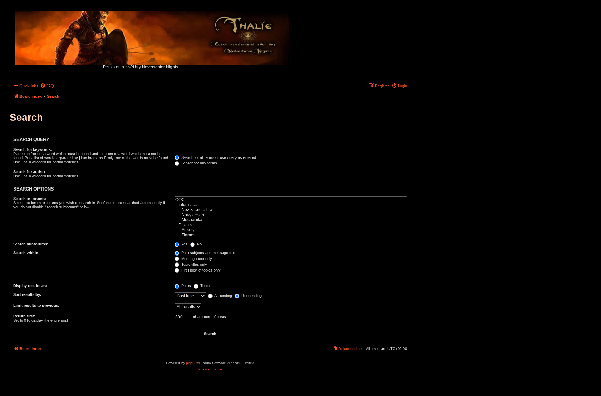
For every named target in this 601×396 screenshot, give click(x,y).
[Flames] (290, 235)
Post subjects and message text (207, 253)
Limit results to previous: (36, 305)
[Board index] (154, 36)
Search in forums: (29, 198)
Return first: (24, 316)
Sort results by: (27, 294)
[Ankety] (290, 230)
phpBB (191, 363)
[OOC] (290, 199)
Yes (183, 244)
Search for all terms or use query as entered (218, 157)
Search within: (26, 253)
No (199, 244)
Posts (185, 286)
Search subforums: (30, 244)
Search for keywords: (32, 149)
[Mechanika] (290, 220)
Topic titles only (193, 264)
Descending (251, 295)
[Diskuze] (290, 225)
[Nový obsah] (290, 215)
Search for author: (30, 172)
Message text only (196, 259)
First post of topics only (200, 270)
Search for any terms (198, 163)
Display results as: (30, 286)
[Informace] (290, 205)
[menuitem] (47, 86)
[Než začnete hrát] (290, 209)
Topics (205, 286)
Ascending (223, 295)
